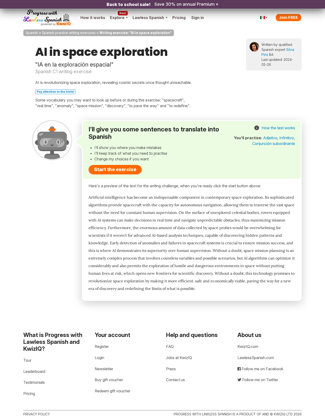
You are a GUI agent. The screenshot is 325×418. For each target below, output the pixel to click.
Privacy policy (36, 414)
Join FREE (288, 17)
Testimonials (34, 382)
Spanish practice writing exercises (69, 33)
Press (171, 368)
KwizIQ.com (247, 346)
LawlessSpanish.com (255, 357)
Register (102, 346)
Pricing (179, 17)
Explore (117, 17)
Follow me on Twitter (259, 379)
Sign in (197, 17)
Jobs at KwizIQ (179, 357)
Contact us (175, 379)
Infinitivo (286, 137)
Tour (27, 360)
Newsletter (104, 368)
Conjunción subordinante (273, 143)
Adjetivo (270, 137)
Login (99, 357)
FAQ (170, 346)
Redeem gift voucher (112, 391)
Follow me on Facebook (262, 368)
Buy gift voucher (109, 379)
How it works (92, 17)
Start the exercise (115, 169)
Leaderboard (34, 371)
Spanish (32, 33)
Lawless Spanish (148, 17)
